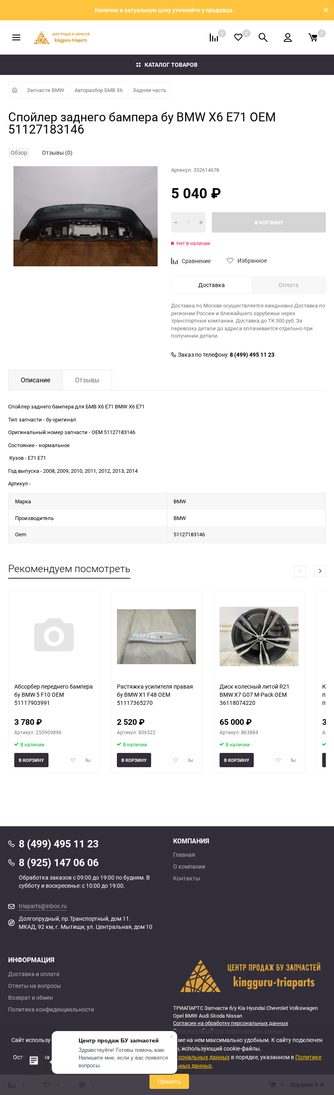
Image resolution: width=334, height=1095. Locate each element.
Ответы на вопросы (34, 986)
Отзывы (87, 379)
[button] (320, 571)
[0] (313, 37)
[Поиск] (263, 37)
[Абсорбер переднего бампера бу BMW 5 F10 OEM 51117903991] (53, 636)
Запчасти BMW (45, 90)
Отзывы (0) (57, 152)
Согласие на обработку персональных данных (230, 1023)
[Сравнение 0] (214, 37)
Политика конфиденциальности (51, 1009)
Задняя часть (149, 90)
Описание (35, 379)
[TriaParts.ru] (249, 975)
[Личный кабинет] (288, 37)
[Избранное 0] (238, 37)
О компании (189, 866)
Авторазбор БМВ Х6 (99, 90)
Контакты (186, 878)
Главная (184, 855)
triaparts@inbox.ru (43, 906)
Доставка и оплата (33, 974)
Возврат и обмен (30, 998)
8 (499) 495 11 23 (252, 355)
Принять (169, 1081)
